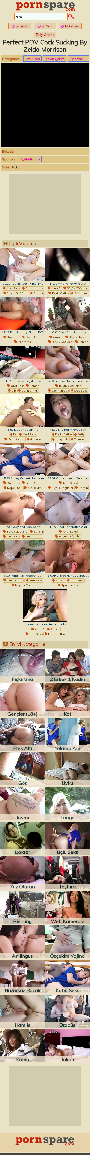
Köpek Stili (14, 488)
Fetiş (80, 434)
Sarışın (38, 293)
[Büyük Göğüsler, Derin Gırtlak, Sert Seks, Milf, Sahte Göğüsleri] (67, 362)
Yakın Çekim (55, 59)
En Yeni (46, 26)
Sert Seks (80, 390)
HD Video (71, 26)
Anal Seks (13, 288)
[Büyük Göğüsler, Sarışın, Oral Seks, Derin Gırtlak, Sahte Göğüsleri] (22, 508)
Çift (13, 390)
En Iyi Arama (45, 35)
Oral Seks (32, 59)
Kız (15, 434)
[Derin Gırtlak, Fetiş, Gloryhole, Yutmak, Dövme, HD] (67, 410)
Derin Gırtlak (60, 293)
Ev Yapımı (81, 293)
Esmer (83, 341)
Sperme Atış (69, 585)
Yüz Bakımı (34, 488)
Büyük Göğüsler (17, 293)
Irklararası (24, 341)
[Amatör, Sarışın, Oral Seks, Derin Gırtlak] (45, 605)
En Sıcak (21, 26)
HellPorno (32, 159)
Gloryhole (62, 439)
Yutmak (78, 439)
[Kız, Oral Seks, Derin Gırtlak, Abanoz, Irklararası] (22, 410)
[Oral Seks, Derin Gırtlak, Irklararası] (22, 313)
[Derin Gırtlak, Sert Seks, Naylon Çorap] (22, 556)
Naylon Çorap (24, 585)
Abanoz (36, 439)
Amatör (56, 288)
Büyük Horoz (34, 288)
